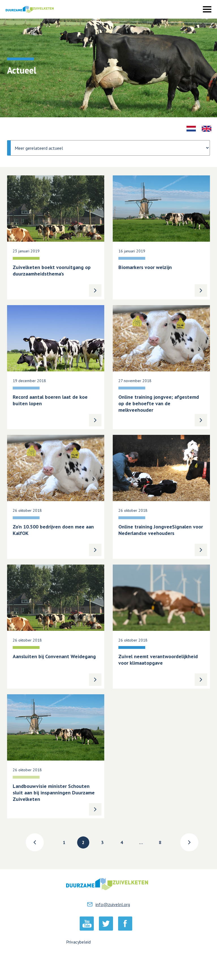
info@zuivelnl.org (113, 904)
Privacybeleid (78, 942)
